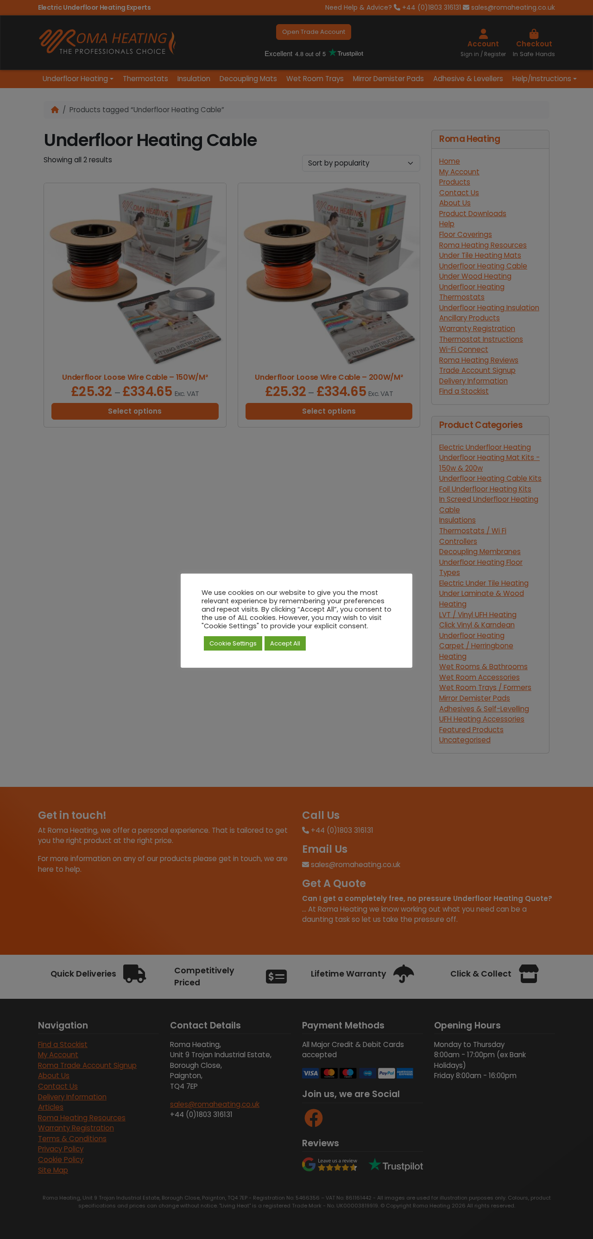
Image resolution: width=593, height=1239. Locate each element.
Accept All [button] (285, 643)
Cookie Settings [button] (233, 643)
